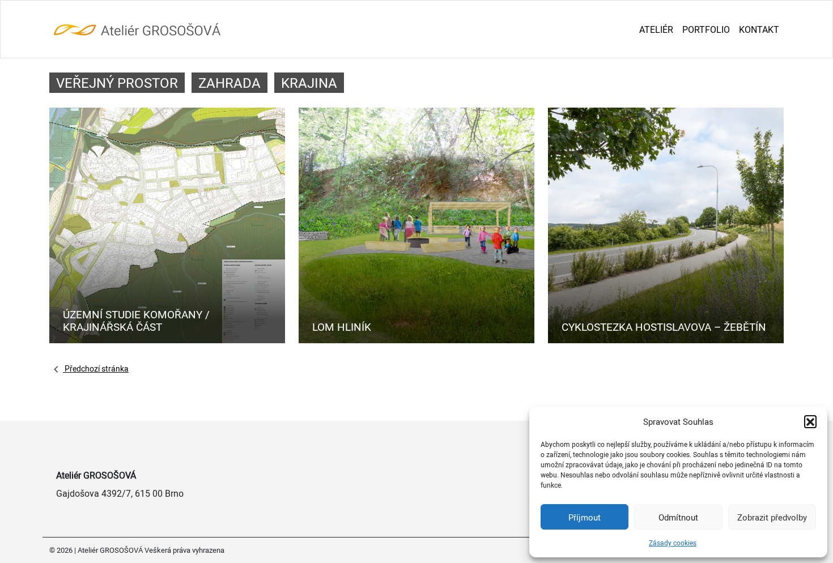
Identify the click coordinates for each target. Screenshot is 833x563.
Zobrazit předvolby (772, 517)
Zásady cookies (672, 542)
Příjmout (584, 517)
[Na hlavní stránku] (137, 29)
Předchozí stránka (96, 368)
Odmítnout (678, 517)
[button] (810, 421)
